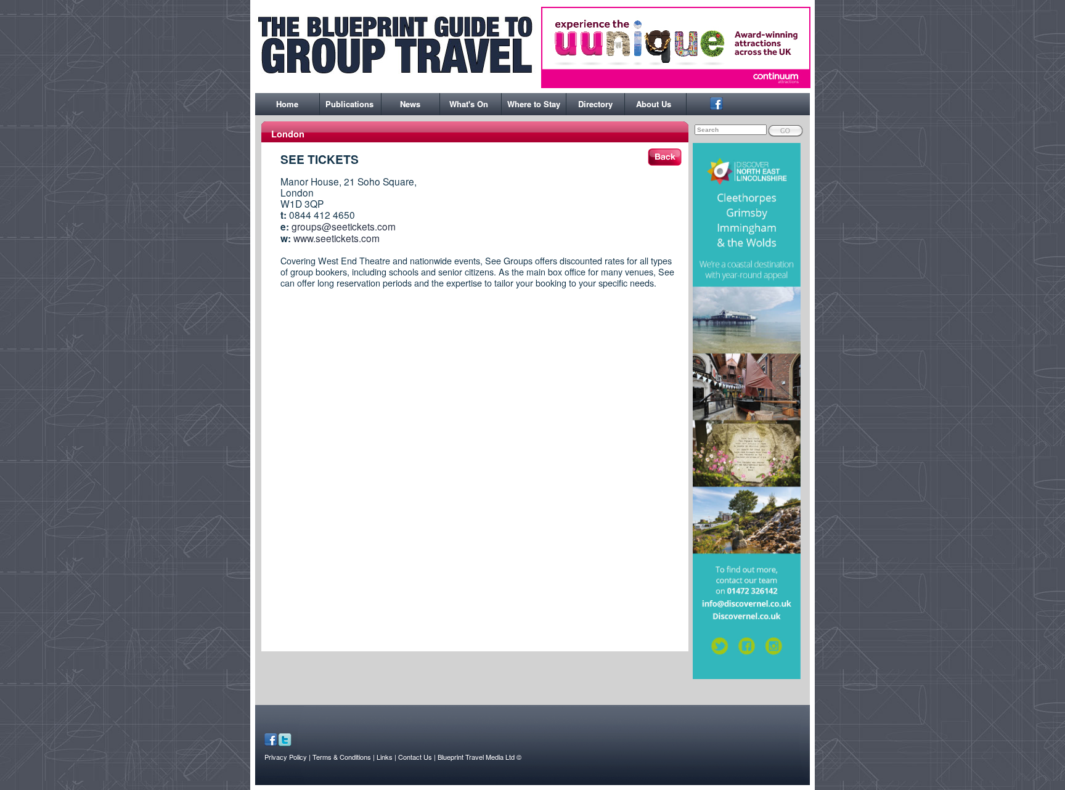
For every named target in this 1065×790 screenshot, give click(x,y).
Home (287, 104)
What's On (468, 104)
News (410, 104)
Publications (349, 104)
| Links (383, 757)
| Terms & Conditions (340, 757)
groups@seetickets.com (344, 226)
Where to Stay (533, 104)
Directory (595, 104)
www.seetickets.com (336, 238)
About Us (653, 104)
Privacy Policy (285, 757)
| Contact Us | (415, 757)
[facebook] (716, 106)
